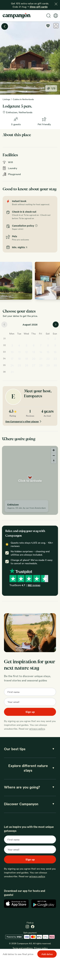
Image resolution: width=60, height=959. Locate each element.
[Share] (56, 25)
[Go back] (4, 26)
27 (33, 365)
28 (40, 365)
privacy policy (37, 728)
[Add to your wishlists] (48, 25)
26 (26, 365)
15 (47, 352)
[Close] (56, 4)
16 (55, 352)
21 (40, 358)
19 (26, 358)
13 (33, 352)
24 (12, 365)
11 (19, 352)
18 (19, 358)
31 (12, 372)
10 (12, 352)
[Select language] (55, 15)
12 (26, 352)
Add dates (47, 954)
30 (55, 365)
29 (48, 365)
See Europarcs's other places (22, 421)
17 (12, 358)
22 (48, 358)
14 (40, 352)
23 (55, 358)
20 (33, 358)
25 (19, 365)
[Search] (48, 15)
